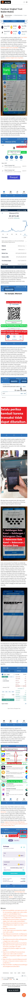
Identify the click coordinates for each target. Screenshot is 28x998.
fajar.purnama (8, 15)
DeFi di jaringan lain (20, 892)
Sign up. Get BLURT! (13, 990)
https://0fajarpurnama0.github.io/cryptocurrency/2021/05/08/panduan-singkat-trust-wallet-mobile (15, 924)
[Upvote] (2, 979)
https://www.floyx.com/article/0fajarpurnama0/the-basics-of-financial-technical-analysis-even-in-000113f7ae (15, 961)
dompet (23, 972)
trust (15, 972)
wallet (19, 972)
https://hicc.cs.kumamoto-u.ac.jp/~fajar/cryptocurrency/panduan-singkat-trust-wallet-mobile (15, 930)
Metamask (3, 812)
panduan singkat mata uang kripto (9, 47)
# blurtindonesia (18, 15)
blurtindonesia (6, 972)
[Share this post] (24, 975)
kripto (11, 972)
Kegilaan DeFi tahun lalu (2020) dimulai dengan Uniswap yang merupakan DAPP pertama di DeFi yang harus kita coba (14, 823)
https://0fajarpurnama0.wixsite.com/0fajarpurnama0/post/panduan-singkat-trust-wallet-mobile (15, 934)
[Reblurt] (22, 975)
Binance (11, 897)
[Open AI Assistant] (24, 995)
